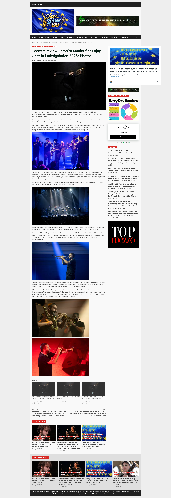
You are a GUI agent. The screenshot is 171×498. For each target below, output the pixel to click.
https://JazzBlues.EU (38, 60)
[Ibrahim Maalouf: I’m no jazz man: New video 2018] (68, 389)
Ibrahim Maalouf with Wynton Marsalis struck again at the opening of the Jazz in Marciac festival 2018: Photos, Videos (43, 398)
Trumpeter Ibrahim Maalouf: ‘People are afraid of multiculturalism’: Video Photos (92, 398)
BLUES (34, 37)
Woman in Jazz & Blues (101, 37)
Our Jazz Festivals (44, 37)
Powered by (119, 142)
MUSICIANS (114, 37)
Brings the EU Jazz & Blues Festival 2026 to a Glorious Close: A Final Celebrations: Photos (94, 433)
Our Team (123, 37)
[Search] (136, 37)
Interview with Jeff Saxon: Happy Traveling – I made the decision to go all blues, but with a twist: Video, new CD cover (123, 178)
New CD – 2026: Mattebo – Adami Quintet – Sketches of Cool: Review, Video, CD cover (44, 433)
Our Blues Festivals (58, 37)
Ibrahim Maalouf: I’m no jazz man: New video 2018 (68, 397)
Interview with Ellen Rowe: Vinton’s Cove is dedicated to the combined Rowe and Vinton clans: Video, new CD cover (87, 412)
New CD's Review (45, 436)
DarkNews (107, 494)
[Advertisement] (107, 21)
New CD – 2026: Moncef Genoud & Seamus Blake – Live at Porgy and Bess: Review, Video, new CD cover (122, 186)
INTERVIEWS (70, 37)
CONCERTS (88, 37)
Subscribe (123, 137)
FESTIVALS (42, 46)
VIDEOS (42, 438)
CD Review (80, 37)
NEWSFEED (55, 46)
